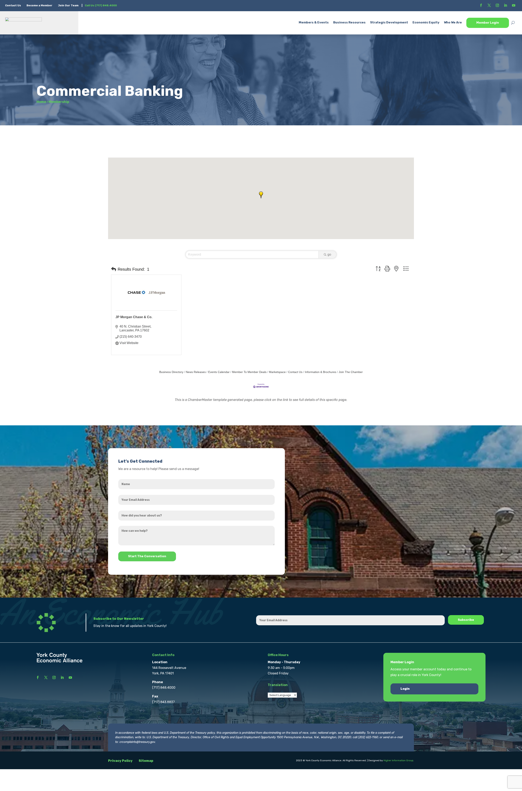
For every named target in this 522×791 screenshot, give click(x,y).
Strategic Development (389, 22)
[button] (261, 194)
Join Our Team (68, 5)
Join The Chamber (351, 372)
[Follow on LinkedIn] (505, 5)
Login (405, 689)
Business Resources (349, 22)
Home (41, 102)
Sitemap (146, 761)
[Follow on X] (489, 5)
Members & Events (314, 22)
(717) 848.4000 (163, 688)
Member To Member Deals (249, 372)
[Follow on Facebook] (481, 5)
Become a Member (39, 5)
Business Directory (171, 372)
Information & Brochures (320, 372)
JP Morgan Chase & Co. (133, 317)
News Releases (196, 372)
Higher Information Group (398, 760)
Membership (59, 102)
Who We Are (453, 22)
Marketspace (277, 372)
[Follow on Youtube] (513, 5)
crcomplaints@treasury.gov (137, 742)
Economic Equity (426, 22)
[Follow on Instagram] (497, 5)
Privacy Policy (120, 761)
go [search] (329, 254)
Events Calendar (219, 372)
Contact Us (13, 5)
